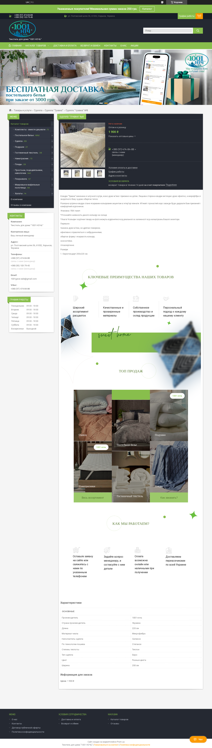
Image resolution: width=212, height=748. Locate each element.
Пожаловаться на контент (106, 745)
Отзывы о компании (21, 205)
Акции (134, 45)
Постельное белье (24, 135)
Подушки (19, 147)
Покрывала (21, 179)
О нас (123, 45)
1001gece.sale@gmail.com (24, 279)
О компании (17, 199)
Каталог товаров (36, 45)
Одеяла (38, 110)
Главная (17, 45)
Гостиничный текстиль (26, 152)
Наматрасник (21, 158)
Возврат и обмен (90, 45)
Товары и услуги (22, 110)
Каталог (147, 8)
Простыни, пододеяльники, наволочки (29, 171)
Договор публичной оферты (26, 727)
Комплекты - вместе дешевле (30, 129)
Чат (201, 739)
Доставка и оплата (65, 45)
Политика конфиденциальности (28, 732)
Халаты (19, 193)
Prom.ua (121, 742)
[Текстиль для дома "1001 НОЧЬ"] (22, 29)
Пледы (18, 164)
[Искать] (198, 31)
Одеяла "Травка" (54, 110)
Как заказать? (169, 497)
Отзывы (115, 723)
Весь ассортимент (93, 497)
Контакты (110, 45)
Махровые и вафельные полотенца (27, 186)
